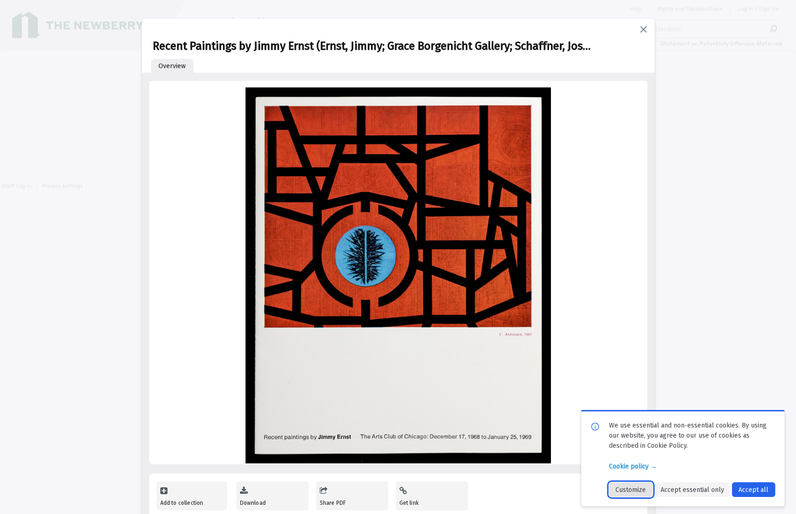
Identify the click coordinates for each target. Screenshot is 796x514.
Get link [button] (409, 503)
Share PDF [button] (333, 503)
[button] (643, 29)
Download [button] (253, 503)
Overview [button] (172, 66)
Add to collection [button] (182, 503)
